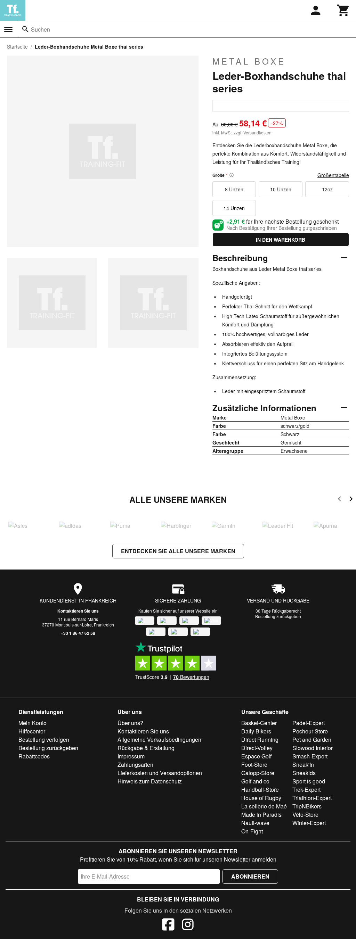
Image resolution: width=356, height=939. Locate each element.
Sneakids (304, 773)
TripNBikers (307, 806)
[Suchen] (25, 29)
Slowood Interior (312, 748)
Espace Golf (256, 756)
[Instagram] (188, 925)
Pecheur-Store (310, 731)
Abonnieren (250, 876)
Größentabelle (333, 175)
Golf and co (255, 781)
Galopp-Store (257, 773)
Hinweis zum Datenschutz (150, 781)
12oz (327, 189)
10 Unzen (280, 189)
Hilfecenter (31, 731)
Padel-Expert (308, 723)
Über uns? (130, 723)
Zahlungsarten (135, 764)
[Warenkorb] (343, 10)
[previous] (339, 500)
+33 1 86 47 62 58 (78, 633)
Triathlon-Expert (312, 798)
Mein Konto (32, 723)
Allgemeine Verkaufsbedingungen (159, 739)
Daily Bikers (256, 731)
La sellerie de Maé (264, 806)
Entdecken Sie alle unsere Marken (178, 551)
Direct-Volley (257, 748)
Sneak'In (303, 764)
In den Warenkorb (280, 239)
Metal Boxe (249, 61)
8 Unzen (234, 189)
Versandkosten (257, 132)
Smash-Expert (309, 756)
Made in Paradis (261, 814)
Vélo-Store (305, 814)
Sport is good (308, 781)
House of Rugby (261, 798)
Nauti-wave (255, 823)
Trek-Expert (306, 789)
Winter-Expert (309, 823)
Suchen (40, 29)
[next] (351, 500)
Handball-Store (260, 789)
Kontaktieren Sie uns (78, 611)
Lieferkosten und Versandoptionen (160, 773)
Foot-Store (254, 764)
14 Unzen (234, 208)
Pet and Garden (311, 739)
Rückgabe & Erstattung (146, 748)
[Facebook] (168, 925)
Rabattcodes (34, 756)
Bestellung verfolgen (43, 739)
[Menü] (8, 29)
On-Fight (252, 831)
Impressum (131, 756)
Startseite (17, 46)
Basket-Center (259, 723)
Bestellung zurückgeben (278, 616)
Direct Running (259, 739)
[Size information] (231, 175)
